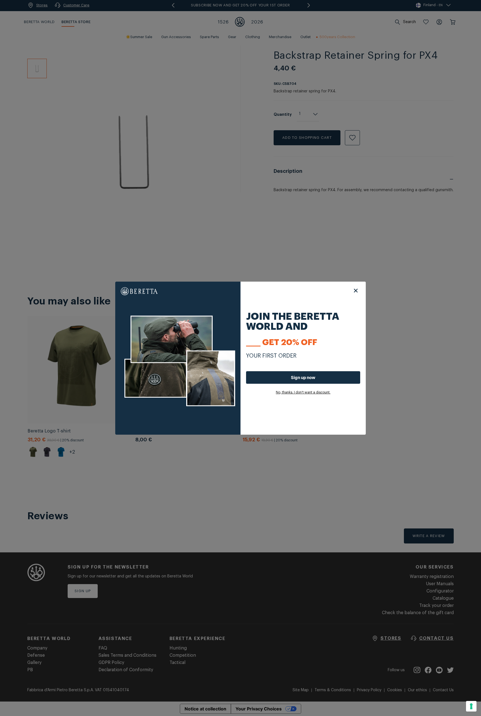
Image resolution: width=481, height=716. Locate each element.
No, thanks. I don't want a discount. (303, 392)
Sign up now (303, 377)
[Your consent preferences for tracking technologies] (471, 706)
